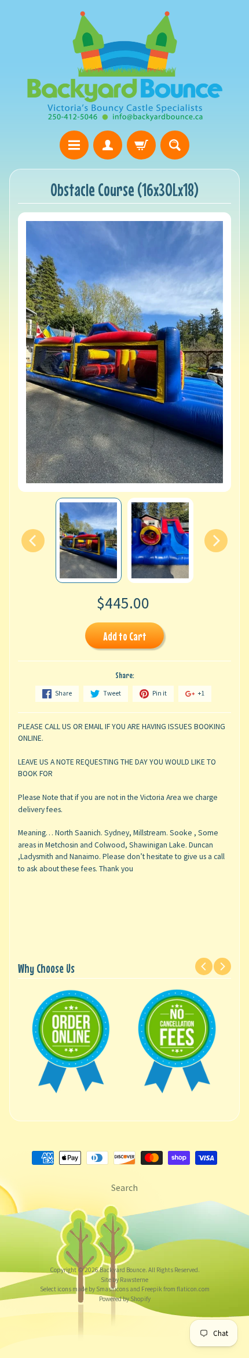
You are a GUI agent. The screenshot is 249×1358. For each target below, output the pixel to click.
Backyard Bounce (122, 1270)
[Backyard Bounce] (124, 67)
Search (124, 1187)
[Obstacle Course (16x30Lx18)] (89, 540)
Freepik (151, 1289)
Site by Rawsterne (124, 1280)
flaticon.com (192, 1289)
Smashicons (112, 1289)
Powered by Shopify (125, 1299)
